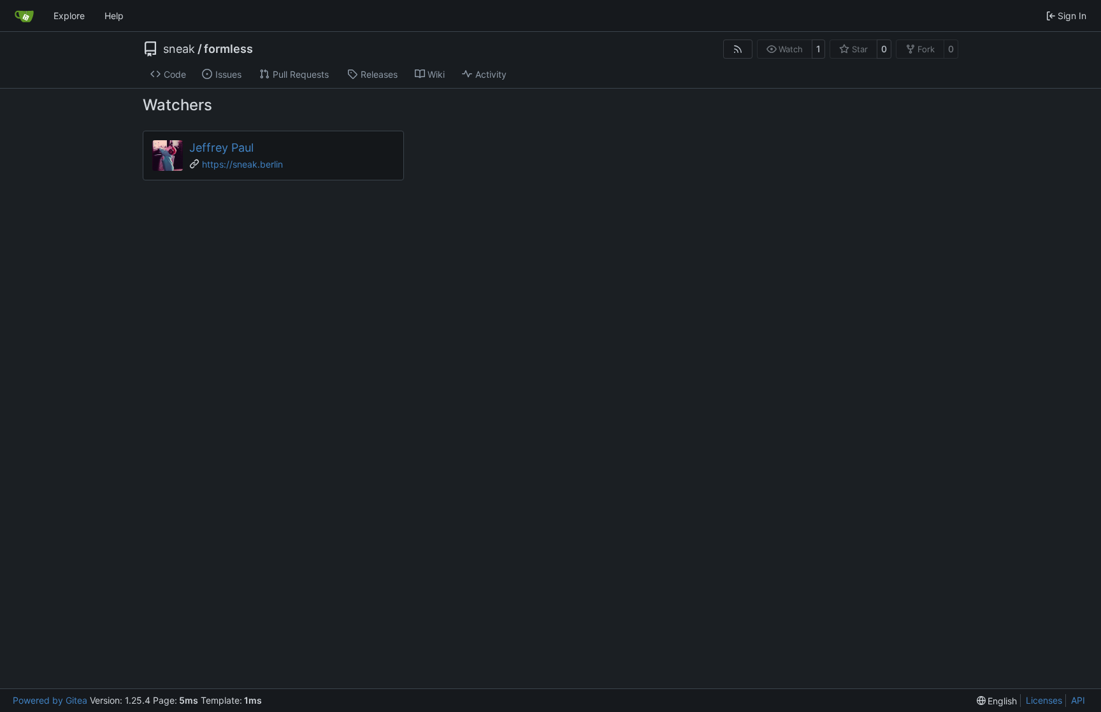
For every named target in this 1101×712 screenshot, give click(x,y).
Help (114, 15)
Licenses (1044, 700)
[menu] (997, 700)
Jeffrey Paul (221, 147)
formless (228, 49)
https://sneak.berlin (242, 164)
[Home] (24, 15)
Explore (69, 15)
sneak (179, 49)
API (1078, 700)
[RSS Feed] (737, 49)
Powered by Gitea (50, 700)
